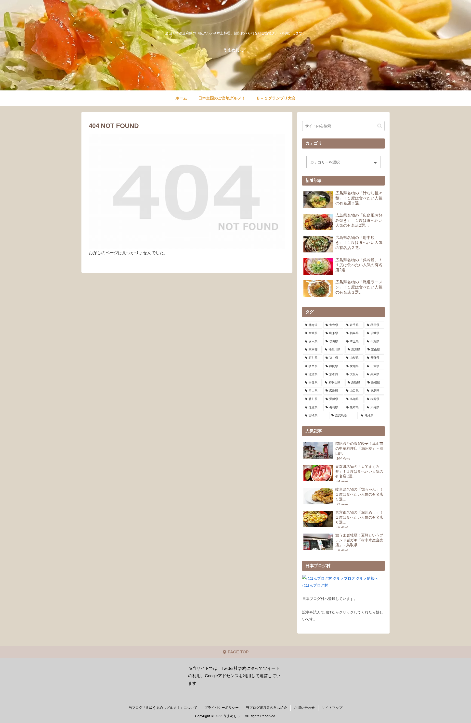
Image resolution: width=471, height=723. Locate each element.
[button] (379, 126)
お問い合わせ (304, 708)
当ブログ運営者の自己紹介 (266, 708)
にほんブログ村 (315, 585)
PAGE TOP (237, 652)
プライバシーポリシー (221, 708)
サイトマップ (332, 708)
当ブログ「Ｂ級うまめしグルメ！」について (163, 708)
